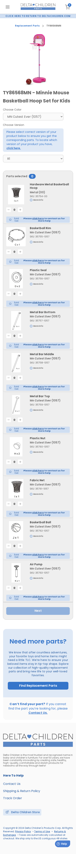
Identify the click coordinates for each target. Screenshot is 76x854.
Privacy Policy (23, 831)
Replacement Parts (27, 25)
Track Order (12, 798)
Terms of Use (42, 831)
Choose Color (12, 110)
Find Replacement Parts (38, 685)
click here (38, 218)
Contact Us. (38, 713)
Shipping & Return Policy (21, 791)
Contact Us (11, 784)
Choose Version (13, 125)
